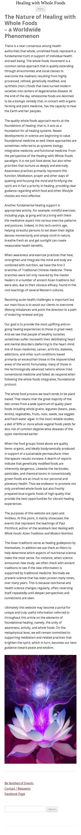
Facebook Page (15, 794)
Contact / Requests (18, 789)
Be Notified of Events (19, 783)
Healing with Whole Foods (40, 2)
